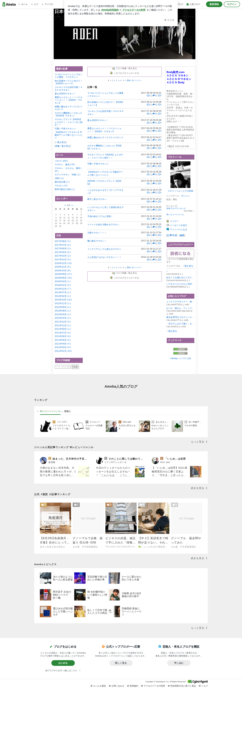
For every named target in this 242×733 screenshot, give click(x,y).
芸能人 (67, 411)
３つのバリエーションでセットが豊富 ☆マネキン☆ (68, 76)
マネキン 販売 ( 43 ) (65, 164)
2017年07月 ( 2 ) (63, 245)
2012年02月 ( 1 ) (63, 318)
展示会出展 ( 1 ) (62, 182)
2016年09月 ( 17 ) (63, 274)
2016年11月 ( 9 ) (63, 267)
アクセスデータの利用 (154, 686)
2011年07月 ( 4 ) (63, 333)
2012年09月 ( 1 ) (63, 307)
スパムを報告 (99, 686)
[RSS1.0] (180, 350)
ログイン (232, 4)
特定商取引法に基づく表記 (183, 686)
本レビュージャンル (175, 214)
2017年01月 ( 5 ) (63, 259)
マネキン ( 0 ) (61, 185)
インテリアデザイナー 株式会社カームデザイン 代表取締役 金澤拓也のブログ (180, 301)
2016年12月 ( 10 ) (63, 263)
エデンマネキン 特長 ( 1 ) (67, 174)
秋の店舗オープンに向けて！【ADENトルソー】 (68, 82)
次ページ (136, 80)
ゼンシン (185, 196)
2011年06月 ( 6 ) (63, 336)
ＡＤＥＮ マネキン (177, 75)
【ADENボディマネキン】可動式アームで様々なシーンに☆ (68, 135)
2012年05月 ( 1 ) (63, 314)
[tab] (50, 411)
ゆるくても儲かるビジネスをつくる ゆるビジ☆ (180, 277)
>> (72, 205)
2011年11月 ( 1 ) (63, 325)
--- (167, 271)
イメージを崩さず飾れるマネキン (103, 224)
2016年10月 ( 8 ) (63, 270)
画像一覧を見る (62, 146)
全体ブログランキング (176, 208)
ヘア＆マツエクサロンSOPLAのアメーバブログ (180, 284)
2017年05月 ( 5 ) (63, 252)
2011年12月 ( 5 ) (63, 321)
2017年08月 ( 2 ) (63, 241)
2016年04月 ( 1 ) (63, 281)
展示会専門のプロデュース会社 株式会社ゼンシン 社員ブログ (180, 317)
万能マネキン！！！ (96, 232)
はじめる (63, 663)
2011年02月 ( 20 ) (63, 351)
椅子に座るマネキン (96, 199)
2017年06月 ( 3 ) (63, 248)
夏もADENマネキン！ (65, 93)
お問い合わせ (117, 686)
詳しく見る (121, 663)
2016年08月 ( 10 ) (63, 278)
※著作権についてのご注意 (180, 358)
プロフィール (174, 191)
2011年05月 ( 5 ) (63, 340)
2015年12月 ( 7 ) (63, 289)
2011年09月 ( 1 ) (63, 329)
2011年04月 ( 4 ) (63, 344)
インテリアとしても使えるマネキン (104, 249)
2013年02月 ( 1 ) (63, 296)
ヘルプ (204, 686)
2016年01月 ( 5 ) (63, 285)
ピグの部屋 (187, 191)
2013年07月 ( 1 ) (63, 292)
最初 (129, 80)
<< (65, 205)
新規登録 (214, 4)
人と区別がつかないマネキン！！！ (104, 257)
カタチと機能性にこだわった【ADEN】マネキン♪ (68, 114)
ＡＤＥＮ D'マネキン (179, 78)
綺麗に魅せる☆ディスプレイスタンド (105, 137)
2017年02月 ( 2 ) (63, 256)
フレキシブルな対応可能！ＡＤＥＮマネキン (68, 88)
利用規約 (134, 686)
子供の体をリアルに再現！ (100, 216)
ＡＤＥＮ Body (175, 82)
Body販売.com (175, 72)
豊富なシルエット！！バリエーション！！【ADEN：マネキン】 (68, 100)
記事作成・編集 (175, 235)
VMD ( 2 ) (59, 178)
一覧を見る (60, 142)
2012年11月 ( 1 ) (63, 303)
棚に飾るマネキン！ (96, 241)
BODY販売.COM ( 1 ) (65, 189)
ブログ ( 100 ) (61, 161)
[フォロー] (180, 253)
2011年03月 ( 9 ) (63, 347)
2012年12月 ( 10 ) (63, 299)
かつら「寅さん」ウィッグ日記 (180, 308)
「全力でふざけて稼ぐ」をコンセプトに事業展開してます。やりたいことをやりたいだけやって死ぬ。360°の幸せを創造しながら (180, 323)
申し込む (179, 663)
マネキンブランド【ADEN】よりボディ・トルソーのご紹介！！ (68, 122)
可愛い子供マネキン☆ (65, 128)
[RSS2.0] (180, 353)
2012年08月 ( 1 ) (63, 310)
